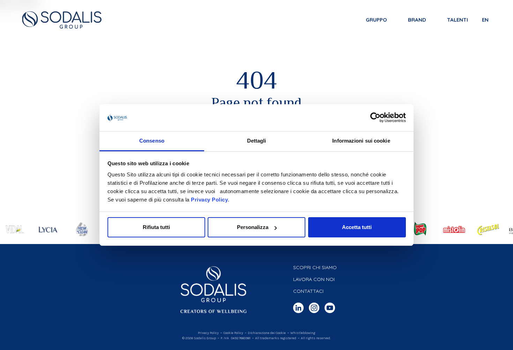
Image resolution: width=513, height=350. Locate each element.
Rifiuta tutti (156, 227)
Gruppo (376, 19)
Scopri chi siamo (315, 267)
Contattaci (308, 291)
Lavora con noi (314, 279)
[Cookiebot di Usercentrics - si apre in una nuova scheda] (375, 118)
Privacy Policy (209, 200)
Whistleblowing (302, 333)
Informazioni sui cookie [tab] (361, 141)
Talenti (457, 19)
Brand (417, 19)
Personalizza (252, 227)
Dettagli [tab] (256, 141)
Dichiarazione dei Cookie (267, 333)
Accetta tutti (357, 227)
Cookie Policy (233, 333)
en (485, 19)
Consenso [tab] (151, 141)
